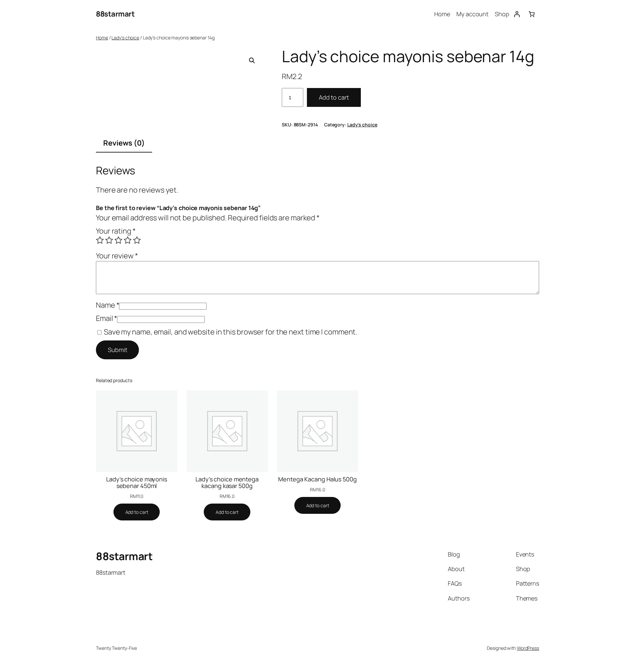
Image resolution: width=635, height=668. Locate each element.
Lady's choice (125, 37)
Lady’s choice (362, 124)
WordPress (528, 648)
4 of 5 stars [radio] (128, 240)
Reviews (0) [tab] (124, 143)
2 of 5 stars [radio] (109, 240)
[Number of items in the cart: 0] (531, 14)
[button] (252, 61)
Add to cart (334, 97)
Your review (117, 256)
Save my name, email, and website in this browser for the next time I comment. (230, 332)
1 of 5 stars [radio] (100, 240)
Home (102, 37)
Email (106, 318)
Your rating (116, 231)
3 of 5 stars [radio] (118, 240)
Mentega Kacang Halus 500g (317, 479)
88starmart (115, 14)
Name (107, 305)
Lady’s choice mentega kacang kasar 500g (227, 482)
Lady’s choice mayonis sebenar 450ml (136, 482)
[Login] (516, 14)
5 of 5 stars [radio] (137, 240)
